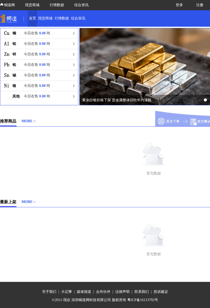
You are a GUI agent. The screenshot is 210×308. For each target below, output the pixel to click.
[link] (9, 18)
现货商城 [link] (45, 18)
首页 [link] (32, 18)
